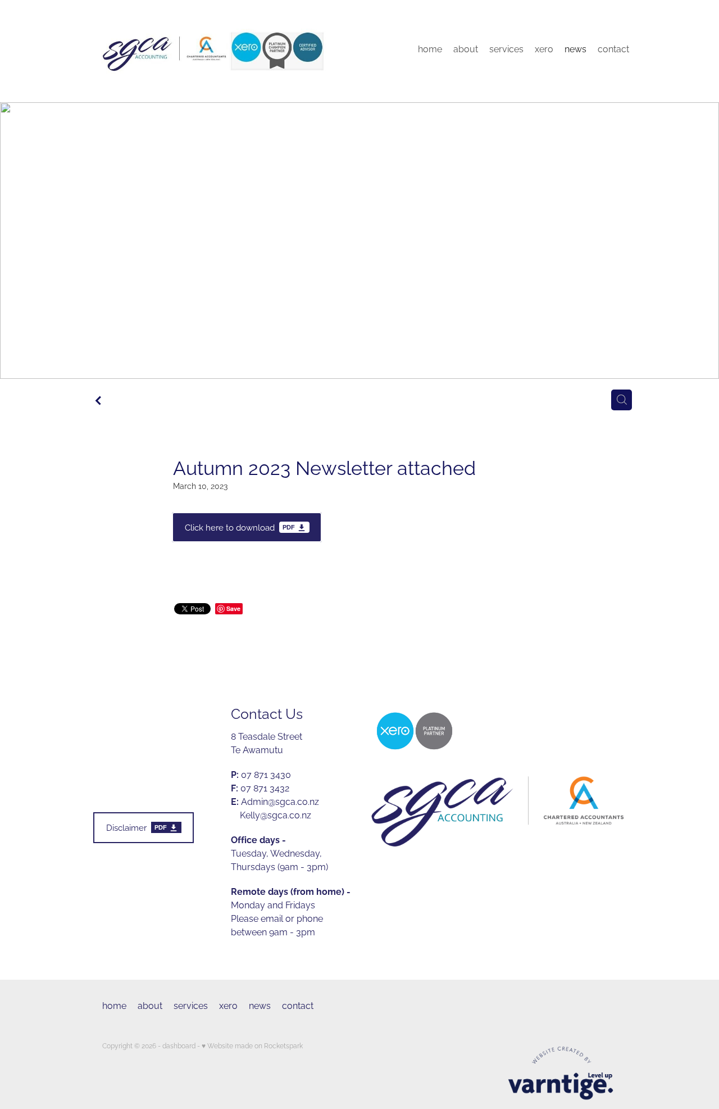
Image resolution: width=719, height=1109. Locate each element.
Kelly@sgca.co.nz (275, 814)
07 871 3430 (261, 774)
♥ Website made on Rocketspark (252, 1045)
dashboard (178, 1045)
